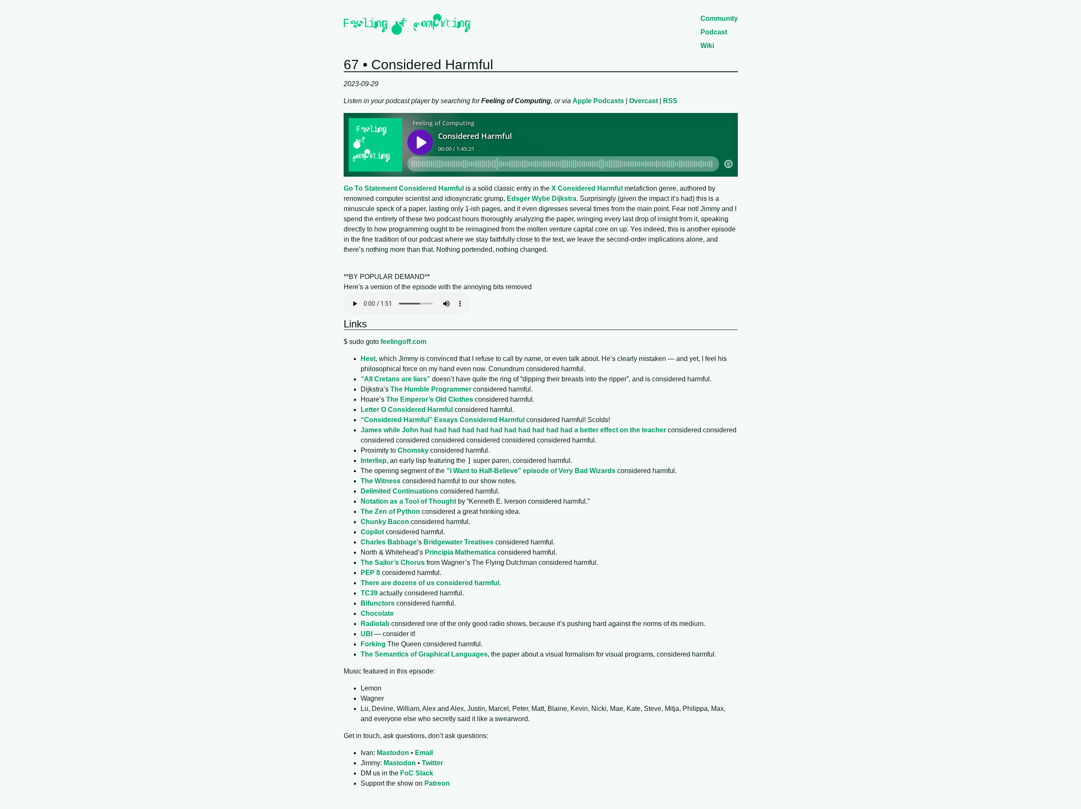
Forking (373, 644)
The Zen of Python (390, 511)
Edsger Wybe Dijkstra (541, 198)
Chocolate (377, 613)
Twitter (432, 763)
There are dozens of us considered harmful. (431, 582)
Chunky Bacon (385, 521)
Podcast (713, 32)
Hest (368, 358)
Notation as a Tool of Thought (408, 501)
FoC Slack (416, 773)
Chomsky (413, 450)
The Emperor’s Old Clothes (429, 399)
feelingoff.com (403, 341)
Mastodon (393, 752)
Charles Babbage (389, 542)
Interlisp (374, 460)
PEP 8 (370, 572)
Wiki (707, 45)
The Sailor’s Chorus (393, 562)
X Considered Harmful (587, 188)
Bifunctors (378, 603)
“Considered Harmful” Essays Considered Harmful (443, 419)
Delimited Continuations (399, 491)
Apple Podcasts (598, 100)
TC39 (369, 593)
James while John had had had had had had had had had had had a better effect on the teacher (513, 430)
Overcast (643, 100)
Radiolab (375, 623)
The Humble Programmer (430, 389)
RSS (670, 100)
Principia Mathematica (460, 552)
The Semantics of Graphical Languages (424, 654)
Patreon (437, 783)
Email (424, 752)
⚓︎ (371, 324)
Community (719, 18)
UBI (367, 633)
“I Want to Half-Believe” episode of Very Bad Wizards (530, 470)
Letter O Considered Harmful (407, 409)
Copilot (372, 532)
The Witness (381, 481)
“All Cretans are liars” (395, 379)
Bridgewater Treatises (458, 542)
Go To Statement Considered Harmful (404, 188)
